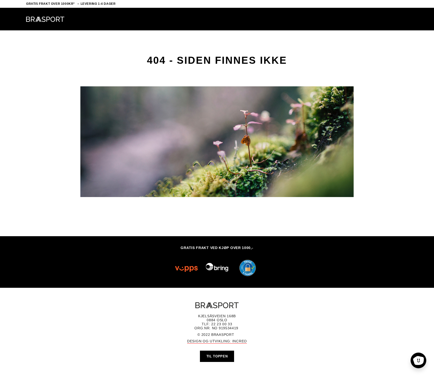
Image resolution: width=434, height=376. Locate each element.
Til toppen (217, 356)
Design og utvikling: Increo (217, 341)
